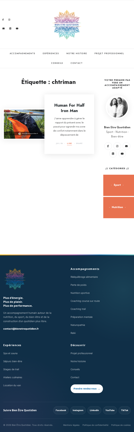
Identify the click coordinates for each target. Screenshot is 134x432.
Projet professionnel (109, 53)
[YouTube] (17, 28)
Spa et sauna (10, 353)
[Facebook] (3, 19)
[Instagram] (9, 19)
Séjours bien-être (12, 361)
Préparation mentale (81, 317)
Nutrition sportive (80, 292)
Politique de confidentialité (95, 425)
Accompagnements (22, 53)
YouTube (110, 410)
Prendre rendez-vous (87, 388)
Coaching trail (78, 309)
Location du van (12, 385)
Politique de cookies (121, 425)
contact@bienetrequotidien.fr (21, 328)
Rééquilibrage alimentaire (84, 276)
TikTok (124, 410)
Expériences (51, 53)
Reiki (73, 333)
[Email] (3, 28)
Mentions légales (71, 425)
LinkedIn (94, 410)
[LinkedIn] (10, 28)
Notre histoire (77, 53)
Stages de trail (11, 369)
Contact (77, 63)
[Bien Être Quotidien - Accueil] (15, 279)
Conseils (57, 63)
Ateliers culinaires (12, 377)
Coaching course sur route (85, 301)
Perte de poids (79, 284)
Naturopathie (78, 325)
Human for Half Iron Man (69, 108)
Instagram (78, 410)
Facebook (61, 410)
